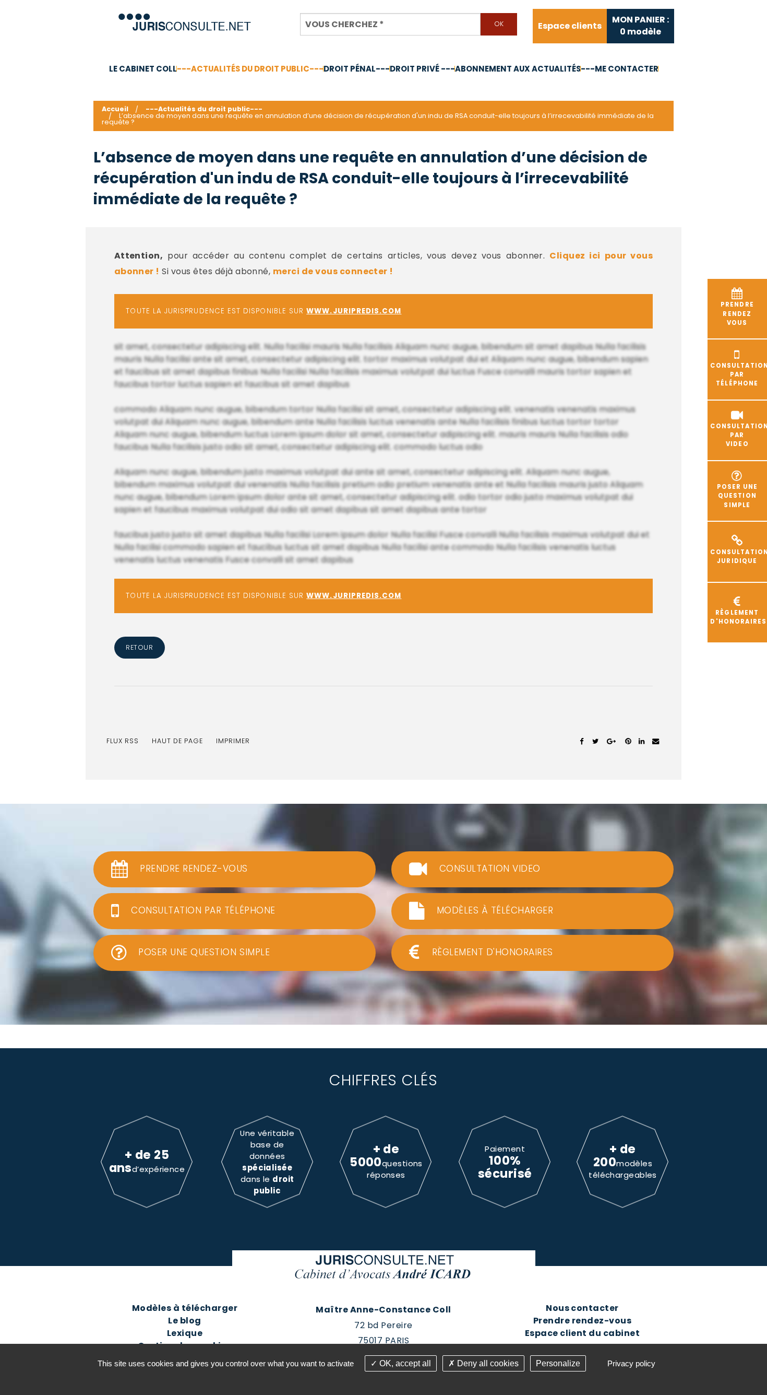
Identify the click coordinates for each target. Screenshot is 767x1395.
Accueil (115, 108)
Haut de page (177, 740)
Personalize (558, 1363)
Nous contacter (582, 1308)
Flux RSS (122, 740)
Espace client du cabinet (582, 1333)
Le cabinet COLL (143, 69)
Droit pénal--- (356, 69)
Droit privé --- (422, 69)
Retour (139, 647)
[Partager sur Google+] (612, 741)
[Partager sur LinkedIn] (641, 741)
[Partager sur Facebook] (582, 741)
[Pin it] (628, 741)
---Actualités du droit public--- (250, 69)
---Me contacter (619, 69)
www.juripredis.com (353, 311)
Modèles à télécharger (184, 1308)
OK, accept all (404, 1363)
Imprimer (233, 740)
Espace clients (570, 26)
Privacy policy (631, 1363)
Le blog (184, 1321)
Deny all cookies (487, 1363)
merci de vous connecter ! (333, 271)
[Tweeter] (595, 741)
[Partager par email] (656, 741)
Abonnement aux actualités (518, 69)
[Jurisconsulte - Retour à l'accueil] (185, 17)
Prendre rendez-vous (582, 1321)
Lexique (184, 1333)
